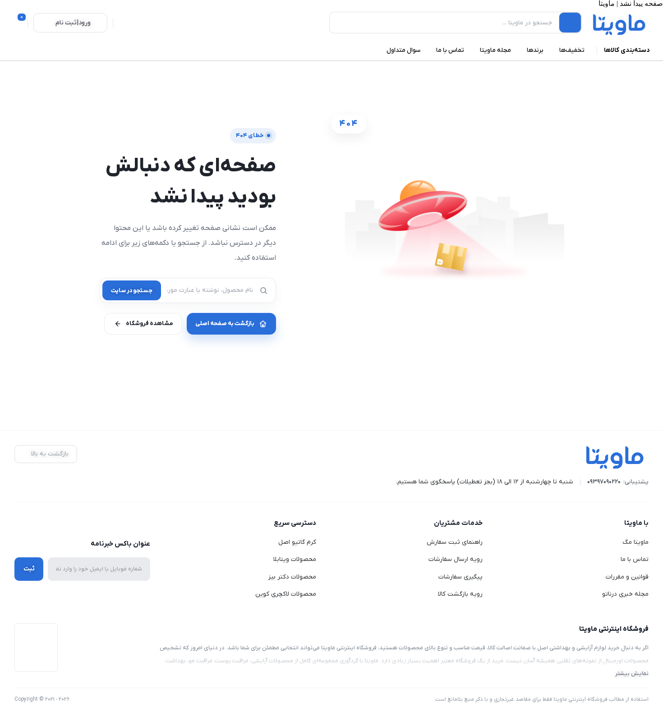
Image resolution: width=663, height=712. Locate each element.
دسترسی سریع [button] (295, 523)
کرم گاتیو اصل (297, 542)
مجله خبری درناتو (625, 594)
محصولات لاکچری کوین (285, 594)
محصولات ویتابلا (294, 559)
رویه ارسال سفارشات (455, 559)
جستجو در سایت (131, 290)
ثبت (29, 569)
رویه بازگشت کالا (460, 594)
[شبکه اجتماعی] (144, 523)
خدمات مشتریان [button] (458, 523)
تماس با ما (635, 559)
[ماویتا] (619, 24)
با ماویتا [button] (636, 523)
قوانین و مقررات (627, 577)
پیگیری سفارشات (460, 577)
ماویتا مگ (635, 542)
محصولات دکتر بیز (292, 577)
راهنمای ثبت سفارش (455, 542)
